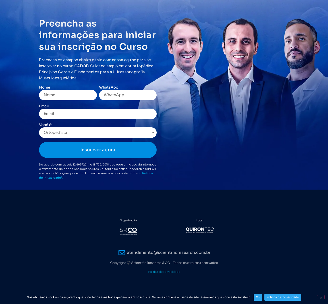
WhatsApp (108, 88)
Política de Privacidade (164, 271)
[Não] (321, 297)
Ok (258, 297)
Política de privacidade (283, 297)
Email (44, 106)
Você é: (45, 125)
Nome (44, 88)
